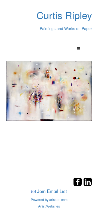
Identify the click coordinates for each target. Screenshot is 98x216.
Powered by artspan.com (49, 199)
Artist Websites (49, 206)
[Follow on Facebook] (78, 184)
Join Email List (52, 191)
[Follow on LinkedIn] (87, 184)
